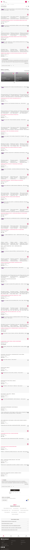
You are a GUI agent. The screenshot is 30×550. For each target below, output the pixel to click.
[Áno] (11, 65)
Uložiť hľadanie (4, 500)
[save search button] (28, 6)
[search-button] (26, 2)
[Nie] (13, 65)
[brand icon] (1, 1)
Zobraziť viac (26, 63)
